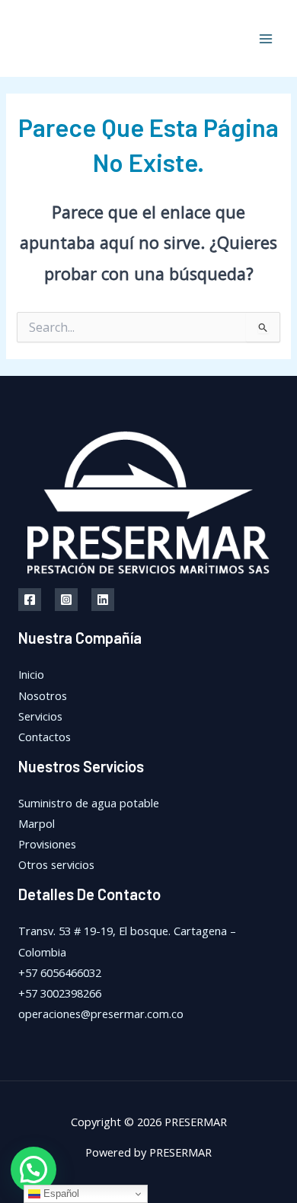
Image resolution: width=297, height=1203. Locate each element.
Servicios (40, 716)
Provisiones (47, 843)
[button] (33, 1169)
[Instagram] (66, 599)
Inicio (31, 674)
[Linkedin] (102, 599)
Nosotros (42, 695)
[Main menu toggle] (266, 39)
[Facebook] (29, 599)
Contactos (44, 736)
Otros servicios (56, 864)
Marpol (36, 823)
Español (59, 1193)
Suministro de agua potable (88, 802)
